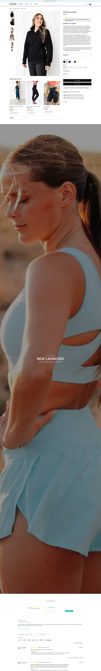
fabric (25, 640)
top (45, 640)
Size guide (67, 70)
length (33, 640)
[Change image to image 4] (12, 37)
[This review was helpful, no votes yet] (79, 657)
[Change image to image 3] (12, 29)
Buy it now (77, 84)
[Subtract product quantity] (64, 76)
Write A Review (69, 611)
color (37, 640)
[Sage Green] (72, 62)
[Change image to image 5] (12, 44)
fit (21, 640)
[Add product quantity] (68, 76)
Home (11, 8)
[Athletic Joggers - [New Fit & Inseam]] (18, 93)
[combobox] (34, 634)
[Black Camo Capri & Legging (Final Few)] (35, 93)
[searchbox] (22, 634)
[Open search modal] (86, 4)
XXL (81, 67)
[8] (52, 93)
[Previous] (39, 1)
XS (64, 67)
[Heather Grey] (75, 62)
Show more (49, 640)
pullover (29, 640)
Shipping (65, 92)
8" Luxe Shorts (47, 106)
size (19, 640)
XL (77, 67)
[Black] (64, 62)
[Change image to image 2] (12, 21)
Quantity (65, 73)
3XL (85, 67)
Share (66, 101)
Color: (66, 59)
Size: (65, 65)
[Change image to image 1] (12, 14)
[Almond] (67, 62)
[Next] (62, 1)
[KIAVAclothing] (13, 4)
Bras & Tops (16, 8)
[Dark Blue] (70, 62)
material (41, 640)
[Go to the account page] (88, 4)
